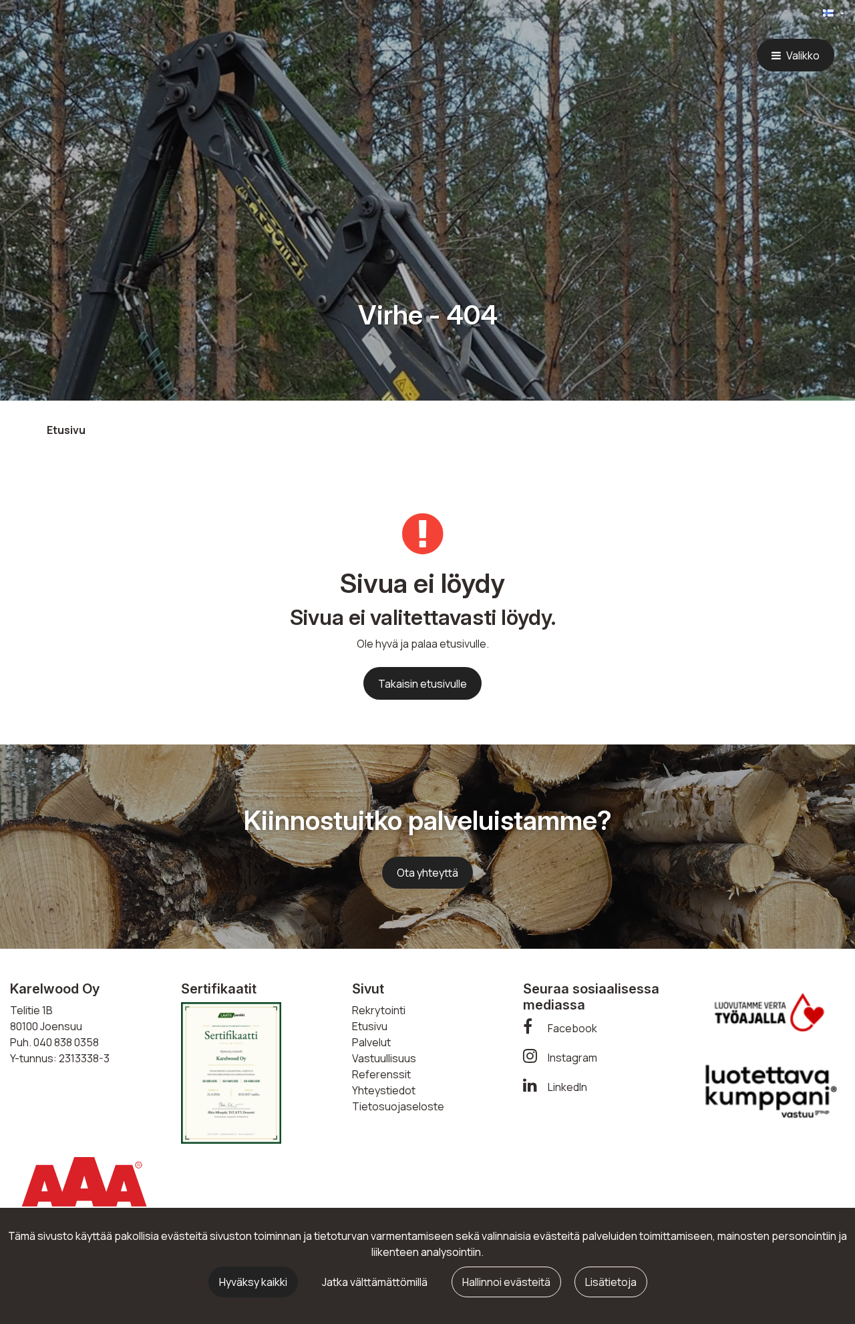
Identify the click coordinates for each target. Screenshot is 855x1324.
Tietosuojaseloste (398, 1106)
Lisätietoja (611, 1282)
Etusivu (369, 1026)
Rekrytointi (378, 1010)
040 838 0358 (66, 1042)
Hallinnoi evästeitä (506, 1282)
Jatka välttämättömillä (375, 1282)
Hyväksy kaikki (253, 1282)
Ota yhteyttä (427, 872)
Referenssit (381, 1074)
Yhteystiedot (383, 1090)
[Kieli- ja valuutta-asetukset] (823, 14)
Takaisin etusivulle (422, 683)
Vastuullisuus (384, 1058)
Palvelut (371, 1042)
